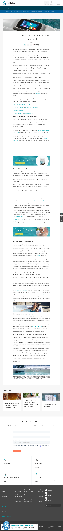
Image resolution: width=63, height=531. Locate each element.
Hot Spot (3, 493)
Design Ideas (26, 494)
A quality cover (17, 203)
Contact (39, 494)
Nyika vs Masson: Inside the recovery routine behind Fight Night (12, 405)
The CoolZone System (18, 219)
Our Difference (18, 491)
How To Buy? (27, 489)
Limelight (3, 491)
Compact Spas (18, 501)
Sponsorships (40, 499)
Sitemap (59, 526)
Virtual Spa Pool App (7, 516)
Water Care (4, 508)
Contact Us (56, 7)
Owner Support (44, 7)
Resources (33, 7)
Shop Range (6, 7)
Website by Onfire (51, 527)
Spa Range (4, 488)
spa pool (38, 255)
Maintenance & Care (28, 501)
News (4, 15)
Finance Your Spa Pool (28, 491)
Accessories (4, 506)
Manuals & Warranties (28, 499)
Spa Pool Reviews (18, 496)
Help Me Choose (18, 494)
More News (57, 389)
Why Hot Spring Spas (20, 7)
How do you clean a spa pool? (50, 405)
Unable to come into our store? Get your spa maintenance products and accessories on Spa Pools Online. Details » (31, 11)
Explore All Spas (18, 493)
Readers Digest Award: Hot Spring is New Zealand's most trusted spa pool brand (31, 403)
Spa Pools (17, 489)
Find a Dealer (40, 489)
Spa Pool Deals (40, 491)
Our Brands (40, 501)
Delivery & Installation (28, 503)
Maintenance (4, 513)
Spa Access (4, 511)
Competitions (40, 496)
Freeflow (3, 494)
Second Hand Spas (18, 499)
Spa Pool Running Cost (28, 493)
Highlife (3, 489)
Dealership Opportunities (40, 527)
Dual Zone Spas (18, 498)
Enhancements (5, 509)
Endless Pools (4, 496)
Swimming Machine (19, 503)
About (39, 498)
